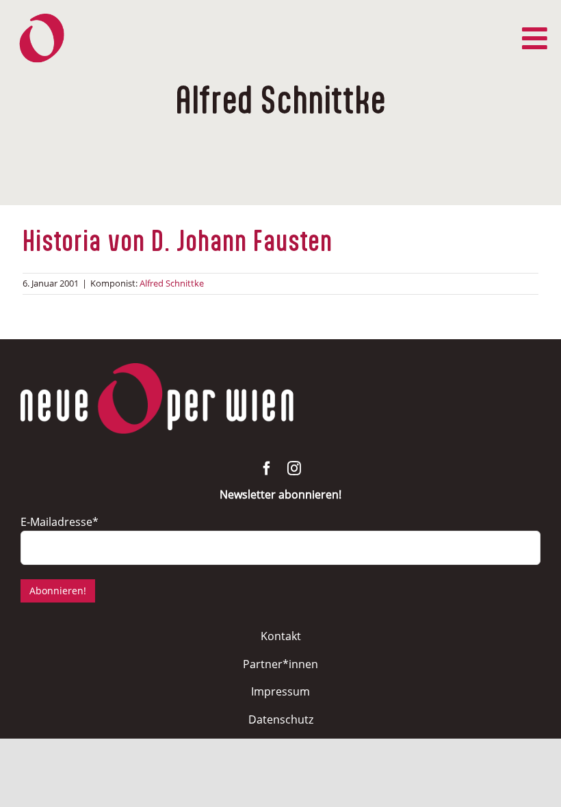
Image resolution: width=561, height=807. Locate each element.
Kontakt (281, 636)
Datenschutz (280, 719)
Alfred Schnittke (172, 283)
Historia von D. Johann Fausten (177, 242)
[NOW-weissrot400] (157, 369)
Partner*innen (280, 664)
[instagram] (294, 468)
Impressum (280, 691)
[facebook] (267, 468)
